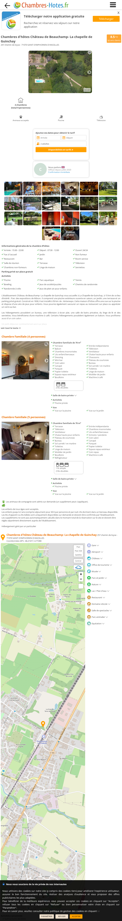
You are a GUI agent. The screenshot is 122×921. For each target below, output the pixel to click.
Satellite (78, 555)
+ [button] (81, 574)
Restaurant (96, 597)
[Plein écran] (80, 586)
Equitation (96, 623)
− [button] (81, 579)
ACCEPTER (76, 916)
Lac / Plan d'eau (98, 590)
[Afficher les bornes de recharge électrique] (78, 567)
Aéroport (95, 551)
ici (98, 911)
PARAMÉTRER (46, 916)
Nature (94, 584)
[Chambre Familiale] (25, 378)
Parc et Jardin (97, 577)
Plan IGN (78, 551)
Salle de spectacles (100, 610)
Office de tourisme (100, 564)
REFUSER (61, 916)
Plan (78, 547)
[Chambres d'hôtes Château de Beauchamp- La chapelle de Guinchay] (60, 92)
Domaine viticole (99, 604)
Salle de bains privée (63, 395)
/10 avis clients (114, 38)
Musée (94, 571)
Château (95, 558)
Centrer (78, 561)
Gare (93, 545)
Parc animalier (98, 617)
